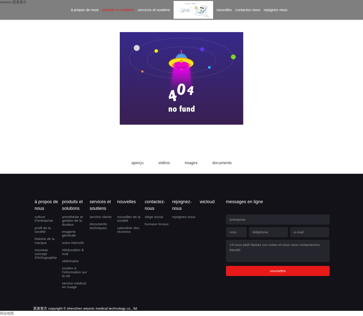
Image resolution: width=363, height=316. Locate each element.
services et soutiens (154, 10)
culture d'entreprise (44, 218)
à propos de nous (85, 10)
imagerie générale (69, 233)
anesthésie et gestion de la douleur (72, 220)
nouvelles (224, 10)
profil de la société (43, 230)
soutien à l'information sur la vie (74, 272)
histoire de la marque (45, 240)
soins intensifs (73, 243)
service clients (101, 217)
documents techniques (98, 226)
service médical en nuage (74, 285)
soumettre (278, 271)
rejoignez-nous (275, 10)
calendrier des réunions (128, 230)
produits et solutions (118, 10)
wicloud (207, 201)
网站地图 (7, 313)
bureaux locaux (157, 224)
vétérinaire (70, 261)
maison (193, 14)
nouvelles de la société (129, 218)
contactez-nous (247, 10)
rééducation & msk (73, 252)
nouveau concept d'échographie (46, 253)
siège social (154, 217)
